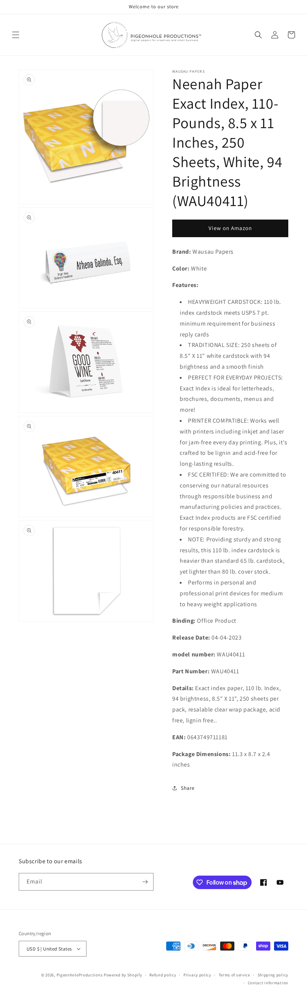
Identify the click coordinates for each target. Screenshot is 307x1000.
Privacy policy (197, 975)
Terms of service (234, 975)
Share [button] (188, 788)
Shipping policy (273, 975)
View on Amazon (230, 228)
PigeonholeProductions (80, 975)
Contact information (268, 982)
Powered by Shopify (123, 975)
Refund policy (162, 975)
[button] (15, 35)
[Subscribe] (145, 882)
